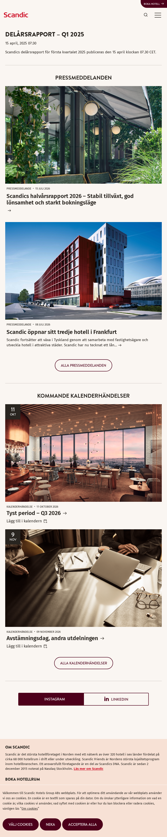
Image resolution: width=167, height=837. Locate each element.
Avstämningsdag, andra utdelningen (52, 638)
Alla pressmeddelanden (83, 365)
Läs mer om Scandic (88, 769)
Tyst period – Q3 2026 (34, 513)
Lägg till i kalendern (24, 521)
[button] (158, 15)
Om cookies (30, 809)
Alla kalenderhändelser (83, 663)
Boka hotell (152, 4)
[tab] (51, 699)
